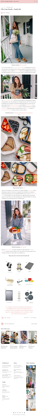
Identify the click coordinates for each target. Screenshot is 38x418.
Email (35, 317)
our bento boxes (30, 190)
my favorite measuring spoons (20, 113)
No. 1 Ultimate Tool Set (11, 307)
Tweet (33, 317)
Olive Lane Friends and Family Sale (19, 67)
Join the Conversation (8, 323)
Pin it (31, 317)
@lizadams (32, 363)
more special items (8, 249)
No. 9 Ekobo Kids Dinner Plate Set (19, 313)
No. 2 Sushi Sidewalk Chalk (23, 307)
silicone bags (27, 108)
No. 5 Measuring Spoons (15, 310)
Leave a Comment (34, 323)
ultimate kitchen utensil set (13, 106)
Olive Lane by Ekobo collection (8, 100)
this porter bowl (4, 108)
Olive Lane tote (22, 65)
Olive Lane (3, 7)
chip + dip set (23, 247)
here (24, 188)
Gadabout (24, 414)
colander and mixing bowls (15, 105)
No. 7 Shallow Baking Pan (14, 312)
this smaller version (29, 105)
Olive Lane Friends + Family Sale (11, 9)
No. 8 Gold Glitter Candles (27, 312)
